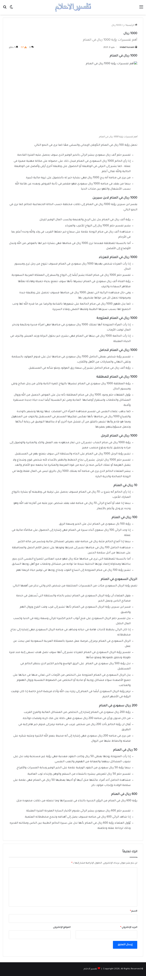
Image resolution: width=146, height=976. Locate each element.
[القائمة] (141, 9)
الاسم (133, 911)
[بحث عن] (5, 9)
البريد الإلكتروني (128, 927)
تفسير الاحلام (90, 969)
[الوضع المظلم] (11, 9)
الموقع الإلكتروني (62, 927)
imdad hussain (127, 47)
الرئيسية (130, 25)
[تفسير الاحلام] (73, 7)
